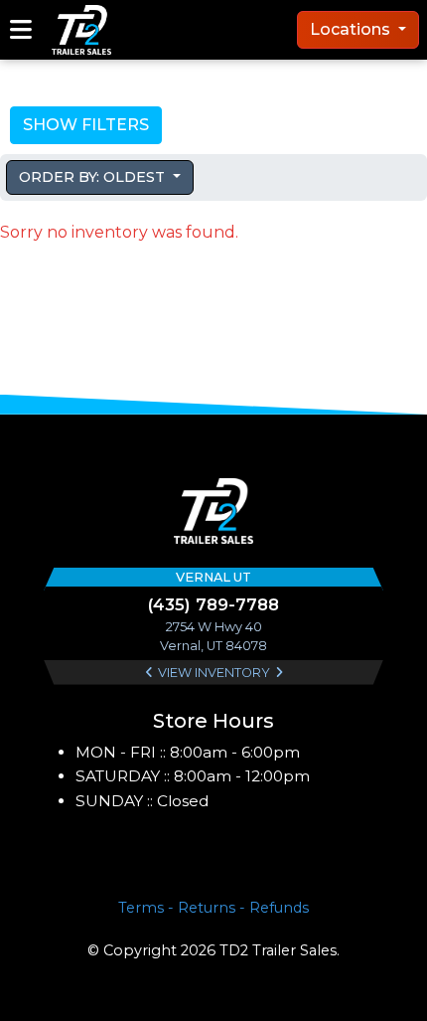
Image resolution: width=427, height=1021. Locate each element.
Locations (352, 29)
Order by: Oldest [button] (94, 177)
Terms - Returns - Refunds (213, 908)
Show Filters (86, 124)
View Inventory (214, 672)
